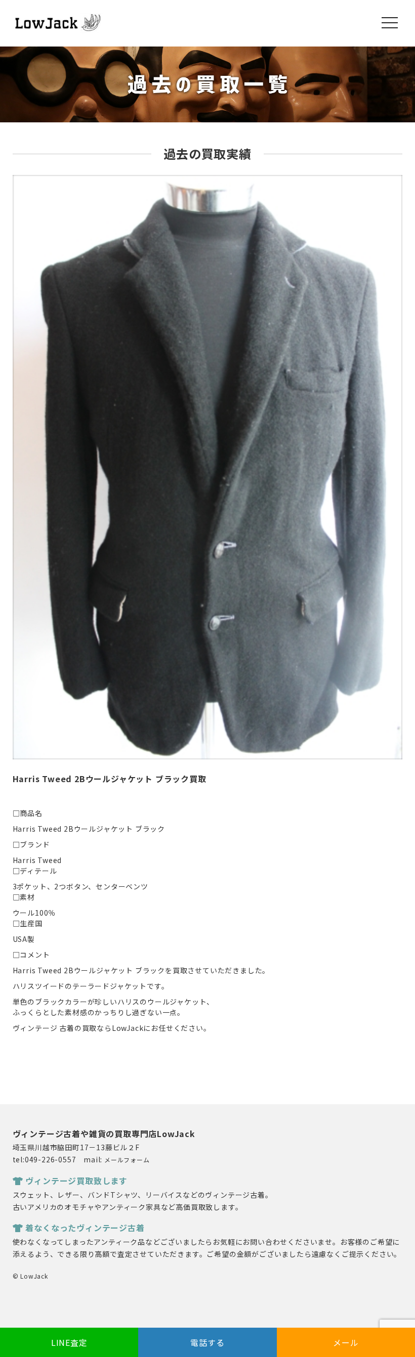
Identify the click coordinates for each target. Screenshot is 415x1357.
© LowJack (30, 1276)
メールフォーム (127, 1159)
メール (345, 1342)
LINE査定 (69, 1342)
